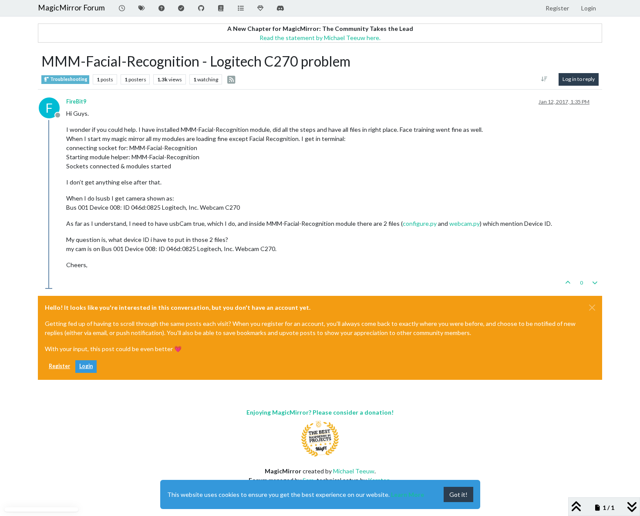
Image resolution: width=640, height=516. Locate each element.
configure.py (420, 223)
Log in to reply (579, 79)
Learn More (407, 494)
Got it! (458, 494)
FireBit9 (76, 101)
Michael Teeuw (353, 471)
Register (59, 366)
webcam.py (464, 223)
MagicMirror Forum (71, 7)
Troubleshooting (68, 79)
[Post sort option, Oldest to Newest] (544, 79)
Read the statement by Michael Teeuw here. (320, 37)
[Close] (592, 307)
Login (86, 366)
